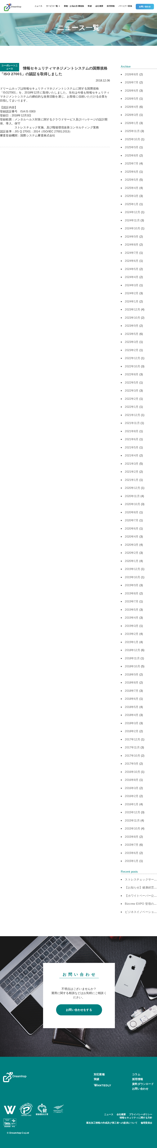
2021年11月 (132, 423)
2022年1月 (131, 406)
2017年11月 (132, 747)
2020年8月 (131, 512)
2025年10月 (132, 139)
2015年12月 (132, 812)
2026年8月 (131, 74)
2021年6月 (131, 439)
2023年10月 (132, 317)
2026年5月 (131, 98)
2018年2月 (131, 731)
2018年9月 (131, 674)
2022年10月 (132, 366)
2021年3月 (131, 463)
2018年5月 (131, 707)
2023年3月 (131, 341)
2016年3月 (131, 788)
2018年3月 (131, 723)
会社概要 (99, 6)
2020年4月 (131, 536)
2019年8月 (131, 593)
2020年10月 (132, 504)
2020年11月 (132, 496)
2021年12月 (132, 415)
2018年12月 (132, 650)
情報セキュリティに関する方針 (136, 1117)
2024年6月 (131, 260)
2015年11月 (132, 820)
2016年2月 (131, 796)
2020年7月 (131, 520)
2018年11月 (132, 658)
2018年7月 (131, 690)
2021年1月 (131, 479)
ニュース (39, 6)
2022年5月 (131, 382)
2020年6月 (131, 528)
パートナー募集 (125, 6)
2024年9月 (131, 236)
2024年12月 (132, 212)
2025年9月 (131, 147)
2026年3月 (131, 114)
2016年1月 (131, 804)
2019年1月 (131, 642)
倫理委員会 (146, 1122)
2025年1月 (131, 204)
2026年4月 (131, 106)
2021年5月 (131, 447)
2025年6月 (131, 171)
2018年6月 (131, 698)
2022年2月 (131, 398)
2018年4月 (131, 715)
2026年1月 (131, 123)
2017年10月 (132, 755)
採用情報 (111, 6)
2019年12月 (132, 569)
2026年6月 (131, 90)
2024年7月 (131, 252)
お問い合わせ (145, 7)
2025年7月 (131, 163)
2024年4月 (131, 277)
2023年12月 (132, 309)
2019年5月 (131, 609)
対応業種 (99, 1074)
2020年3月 (131, 544)
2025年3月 (131, 196)
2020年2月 (131, 552)
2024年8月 (131, 244)
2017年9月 (131, 763)
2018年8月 (131, 682)
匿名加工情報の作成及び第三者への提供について (112, 1122)
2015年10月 (132, 828)
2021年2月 (131, 471)
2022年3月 (131, 390)
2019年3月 (131, 625)
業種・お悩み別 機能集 (74, 6)
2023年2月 (131, 350)
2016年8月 (131, 779)
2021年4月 (131, 455)
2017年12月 (132, 739)
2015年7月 (131, 844)
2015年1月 (131, 861)
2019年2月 (131, 633)
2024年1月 (131, 301)
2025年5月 (131, 179)
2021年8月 (131, 431)
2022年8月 (131, 374)
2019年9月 (131, 585)
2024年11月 (132, 220)
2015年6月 (131, 853)
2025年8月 (131, 155)
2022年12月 (132, 358)
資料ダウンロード (143, 1083)
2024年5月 (131, 269)
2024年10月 (132, 228)
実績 (90, 6)
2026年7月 (131, 82)
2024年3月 (131, 285)
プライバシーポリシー (140, 1114)
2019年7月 (131, 601)
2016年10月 (132, 771)
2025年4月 (131, 187)
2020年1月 (131, 561)
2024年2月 (131, 293)
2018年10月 (132, 666)
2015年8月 (131, 836)
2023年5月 (131, 333)
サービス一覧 (53, 6)
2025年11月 (132, 131)
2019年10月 (132, 577)
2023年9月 (131, 325)
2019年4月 (131, 617)
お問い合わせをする (79, 1009)
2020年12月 (132, 487)
